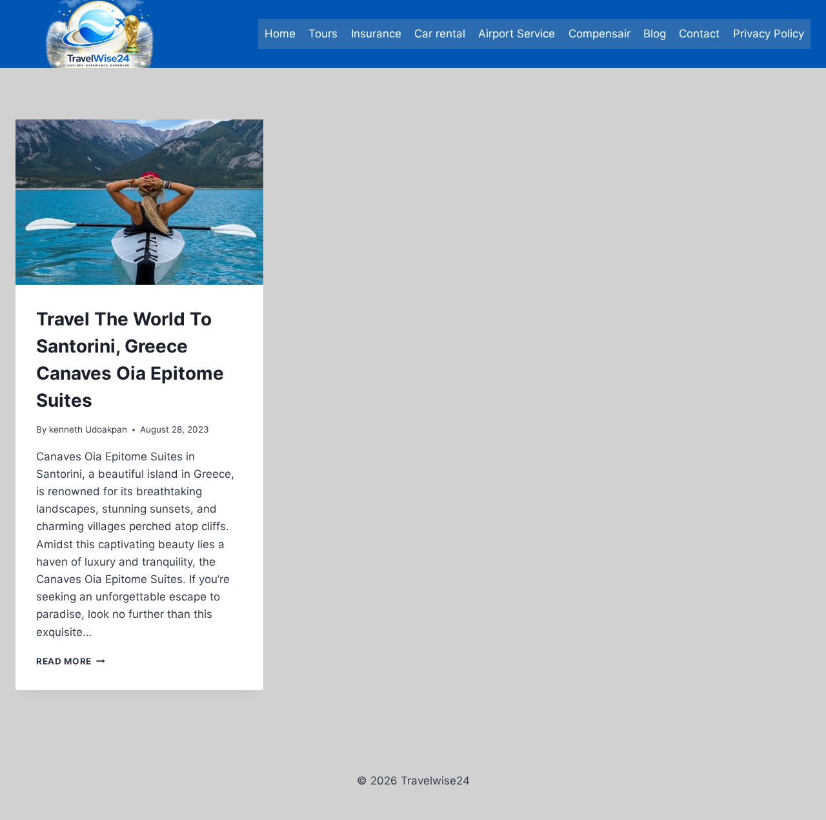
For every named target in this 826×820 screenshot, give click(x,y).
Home (280, 33)
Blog (654, 33)
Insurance (376, 33)
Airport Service (516, 33)
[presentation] (139, 202)
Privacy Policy (768, 33)
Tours (322, 33)
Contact (699, 33)
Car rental (439, 33)
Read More (70, 661)
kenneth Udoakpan (88, 429)
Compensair (599, 33)
